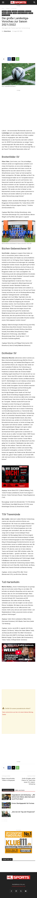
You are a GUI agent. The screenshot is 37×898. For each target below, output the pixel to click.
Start (3, 8)
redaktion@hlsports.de (18, 886)
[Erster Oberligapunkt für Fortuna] (6, 805)
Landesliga (14, 8)
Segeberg (4, 13)
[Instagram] (16, 891)
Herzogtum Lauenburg (22, 13)
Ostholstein (28, 11)
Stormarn (10, 13)
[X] (13, 59)
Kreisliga (31, 13)
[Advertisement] (18, 44)
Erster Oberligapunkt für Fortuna (23, 803)
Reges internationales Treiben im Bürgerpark (8, 779)
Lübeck (9, 11)
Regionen (4, 11)
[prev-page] (3, 820)
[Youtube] (25, 891)
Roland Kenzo (7, 31)
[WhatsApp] (17, 59)
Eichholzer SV (21, 11)
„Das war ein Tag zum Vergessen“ (23, 812)
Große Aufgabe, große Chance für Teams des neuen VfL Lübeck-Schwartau (28, 781)
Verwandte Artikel (8, 790)
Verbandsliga (5, 816)
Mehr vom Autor (20, 790)
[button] (3, 2)
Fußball (8, 8)
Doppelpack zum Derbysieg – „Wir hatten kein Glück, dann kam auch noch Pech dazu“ (23, 797)
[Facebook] (9, 59)
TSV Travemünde (6, 15)
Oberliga (4, 807)
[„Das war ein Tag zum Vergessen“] (6, 814)
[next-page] (6, 820)
